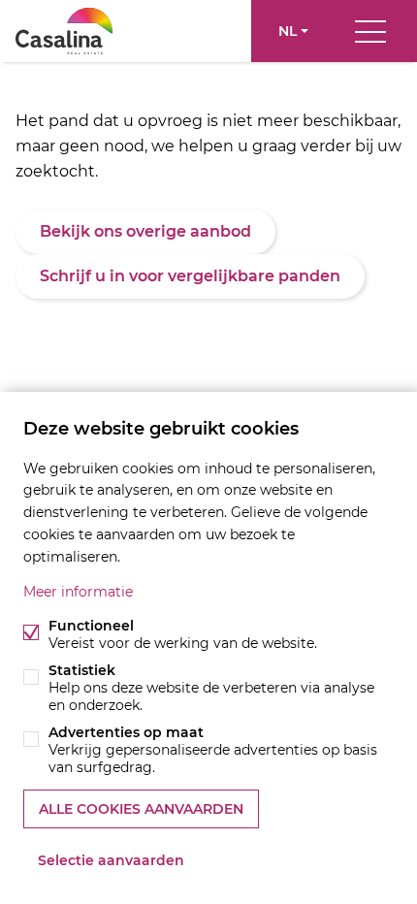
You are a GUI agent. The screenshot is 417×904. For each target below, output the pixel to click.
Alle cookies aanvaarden (141, 809)
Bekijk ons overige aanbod (145, 231)
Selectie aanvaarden (111, 860)
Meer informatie (78, 591)
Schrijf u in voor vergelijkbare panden (190, 276)
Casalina (64, 31)
